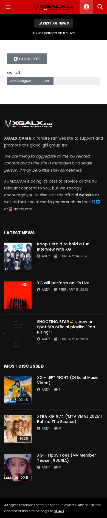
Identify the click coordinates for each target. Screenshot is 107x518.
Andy (46, 256)
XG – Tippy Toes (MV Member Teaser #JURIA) (66, 457)
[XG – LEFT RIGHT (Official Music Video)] (18, 390)
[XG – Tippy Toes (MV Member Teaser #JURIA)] (18, 467)
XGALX (59, 511)
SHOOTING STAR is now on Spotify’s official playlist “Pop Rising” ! (66, 327)
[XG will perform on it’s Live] (18, 295)
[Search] (100, 7)
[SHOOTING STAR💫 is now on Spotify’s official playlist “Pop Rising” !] (18, 334)
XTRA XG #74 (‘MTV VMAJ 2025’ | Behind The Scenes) (69, 419)
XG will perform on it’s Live (53, 33)
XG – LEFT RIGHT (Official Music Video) (67, 380)
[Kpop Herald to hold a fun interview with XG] (18, 256)
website (86, 195)
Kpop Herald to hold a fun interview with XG (63, 246)
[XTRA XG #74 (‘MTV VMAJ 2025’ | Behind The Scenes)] (18, 429)
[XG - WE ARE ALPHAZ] (53, 7)
